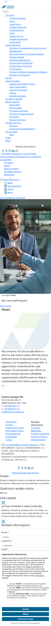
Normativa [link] (14, 117)
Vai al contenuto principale (12, 156)
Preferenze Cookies (14, 427)
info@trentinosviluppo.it (12, 412)
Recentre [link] (13, 125)
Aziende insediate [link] (17, 96)
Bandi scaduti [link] (15, 108)
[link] (3, 150)
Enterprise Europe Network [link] (22, 128)
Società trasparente (40, 433)
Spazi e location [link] (12, 81)
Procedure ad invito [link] (18, 111)
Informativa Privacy (14, 430)
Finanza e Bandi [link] (16, 57)
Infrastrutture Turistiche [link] (20, 66)
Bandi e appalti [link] (12, 102)
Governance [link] (15, 24)
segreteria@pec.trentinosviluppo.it (22, 444)
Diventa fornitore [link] (17, 120)
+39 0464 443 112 (11, 409)
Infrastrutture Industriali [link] (21, 63)
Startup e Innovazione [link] (19, 75)
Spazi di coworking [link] (18, 90)
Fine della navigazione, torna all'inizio (18, 153)
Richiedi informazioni (25, 146)
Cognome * (6, 540)
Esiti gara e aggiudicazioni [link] (21, 114)
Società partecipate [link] (18, 39)
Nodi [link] (11, 134)
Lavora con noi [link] (16, 36)
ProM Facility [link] (15, 69)
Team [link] (11, 33)
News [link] (8, 140)
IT (6, 1)
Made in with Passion (25, 473)
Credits (8, 439)
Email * (4, 549)
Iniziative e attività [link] (13, 99)
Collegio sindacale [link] (17, 27)
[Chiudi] (3, 502)
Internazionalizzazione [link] (20, 60)
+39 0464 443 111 (11, 406)
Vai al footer (5, 306)
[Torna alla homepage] (7, 7)
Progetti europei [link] (13, 122)
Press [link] (8, 137)
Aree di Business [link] (13, 45)
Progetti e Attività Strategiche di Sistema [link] (28, 72)
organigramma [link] (16, 30)
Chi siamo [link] (10, 15)
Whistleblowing (38, 439)
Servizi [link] (8, 78)
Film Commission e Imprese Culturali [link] (26, 54)
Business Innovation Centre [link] (22, 84)
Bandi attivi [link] (14, 105)
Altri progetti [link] (11, 131)
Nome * (5, 532)
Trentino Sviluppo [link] (17, 18)
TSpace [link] (12, 93)
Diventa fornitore (39, 436)
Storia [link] (12, 21)
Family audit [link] (15, 42)
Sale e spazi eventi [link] (17, 87)
